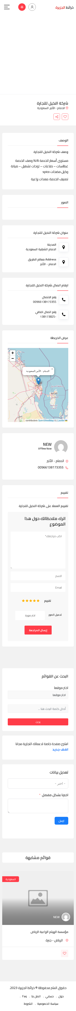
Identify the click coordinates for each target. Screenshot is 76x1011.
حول (61, 996)
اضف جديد (60, 749)
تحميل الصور (55, 614)
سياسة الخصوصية (47, 1003)
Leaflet (61, 420)
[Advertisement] (38, 54)
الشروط (28, 1003)
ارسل (61, 820)
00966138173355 (51, 467)
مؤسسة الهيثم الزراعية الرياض (49, 931)
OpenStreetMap (46, 420)
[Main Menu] (6, 7)
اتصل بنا (36, 996)
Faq (24, 996)
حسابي (49, 996)
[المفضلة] (65, 116)
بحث (38, 722)
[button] (38, 381)
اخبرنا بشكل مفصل (55, 795)
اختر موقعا (61, 688)
